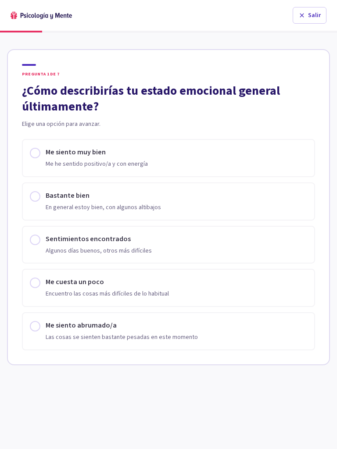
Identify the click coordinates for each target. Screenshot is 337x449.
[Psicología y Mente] (41, 15)
